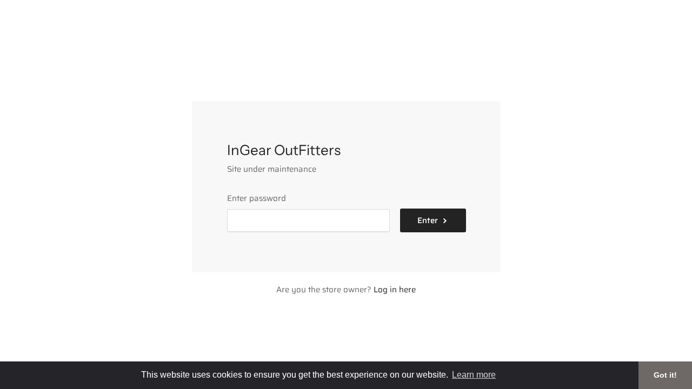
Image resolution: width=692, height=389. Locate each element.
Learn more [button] (474, 374)
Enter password (256, 198)
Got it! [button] (665, 375)
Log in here (395, 289)
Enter (427, 220)
